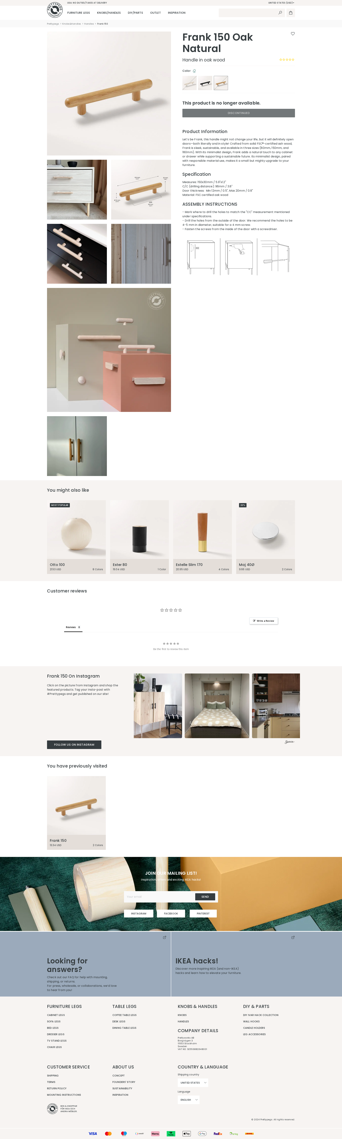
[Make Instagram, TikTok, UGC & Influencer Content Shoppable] (290, 742)
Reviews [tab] (71, 627)
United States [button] (190, 1083)
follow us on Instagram (74, 745)
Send (205, 897)
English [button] (186, 1100)
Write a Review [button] (265, 620)
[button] (149, 705)
